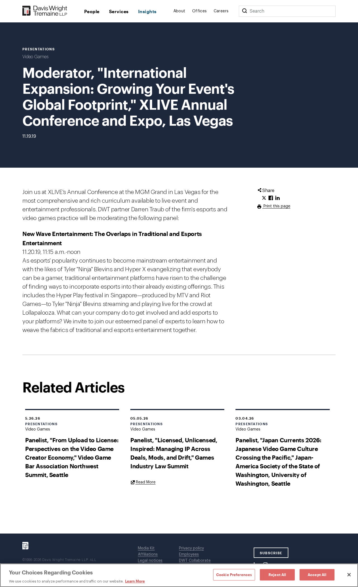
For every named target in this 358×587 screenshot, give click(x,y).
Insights (147, 11)
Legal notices (150, 561)
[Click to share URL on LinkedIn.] (277, 198)
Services (119, 11)
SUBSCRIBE (271, 553)
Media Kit (146, 548)
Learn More (135, 581)
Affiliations (148, 554)
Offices (199, 11)
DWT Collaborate (195, 561)
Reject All (277, 574)
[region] (179, 575)
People (92, 11)
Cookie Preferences (234, 574)
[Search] (244, 11)
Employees (189, 554)
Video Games (35, 57)
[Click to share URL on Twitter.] (264, 198)
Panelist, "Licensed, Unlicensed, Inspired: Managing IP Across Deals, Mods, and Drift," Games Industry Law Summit (173, 452)
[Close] (349, 575)
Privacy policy (191, 548)
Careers (221, 11)
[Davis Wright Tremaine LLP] (44, 11)
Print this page (276, 206)
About (179, 11)
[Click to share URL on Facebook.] (270, 198)
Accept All (317, 574)
